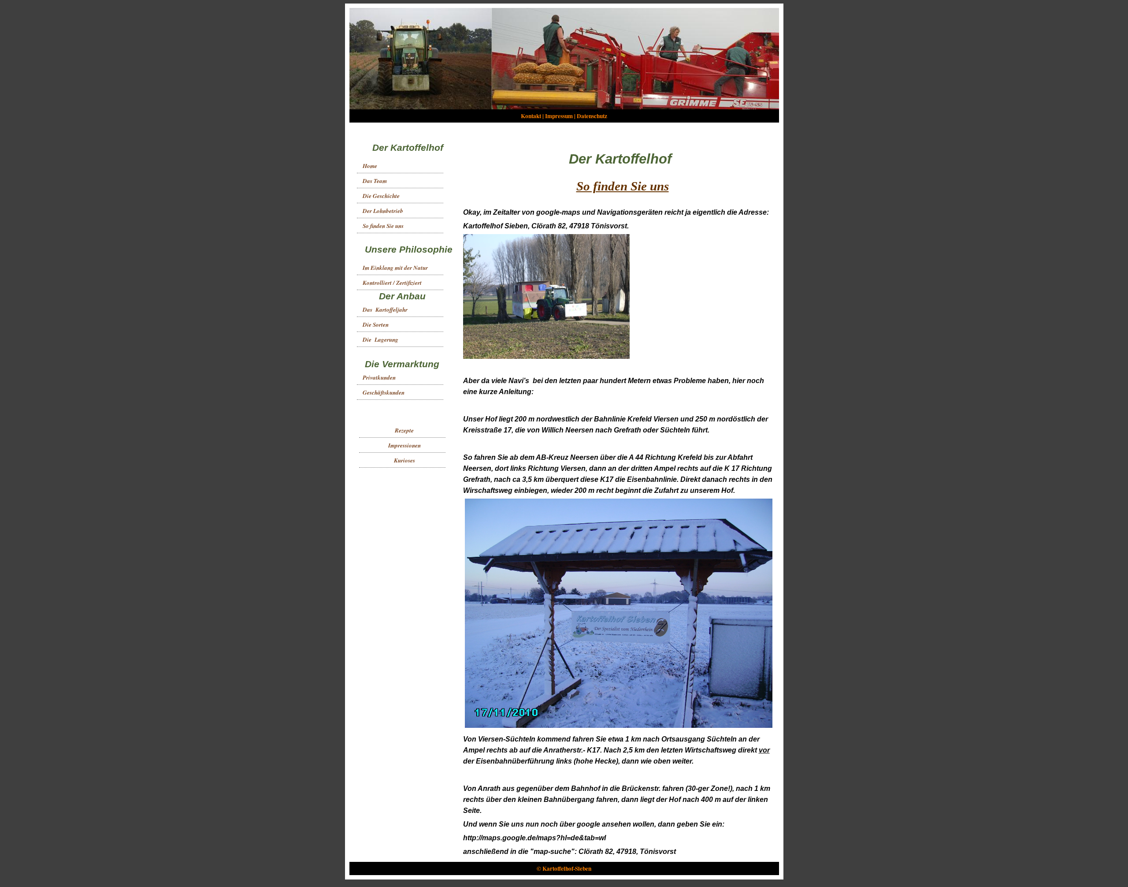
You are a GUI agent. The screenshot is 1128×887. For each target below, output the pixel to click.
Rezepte (404, 430)
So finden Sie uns (383, 226)
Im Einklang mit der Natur (395, 268)
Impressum (559, 116)
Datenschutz (592, 116)
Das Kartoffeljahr (385, 309)
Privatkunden (379, 377)
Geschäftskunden (383, 392)
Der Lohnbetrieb (383, 211)
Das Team (375, 181)
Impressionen (404, 445)
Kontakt (531, 116)
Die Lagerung (380, 339)
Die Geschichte (381, 196)
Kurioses (404, 460)
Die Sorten (376, 324)
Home (370, 166)
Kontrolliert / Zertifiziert (392, 283)
